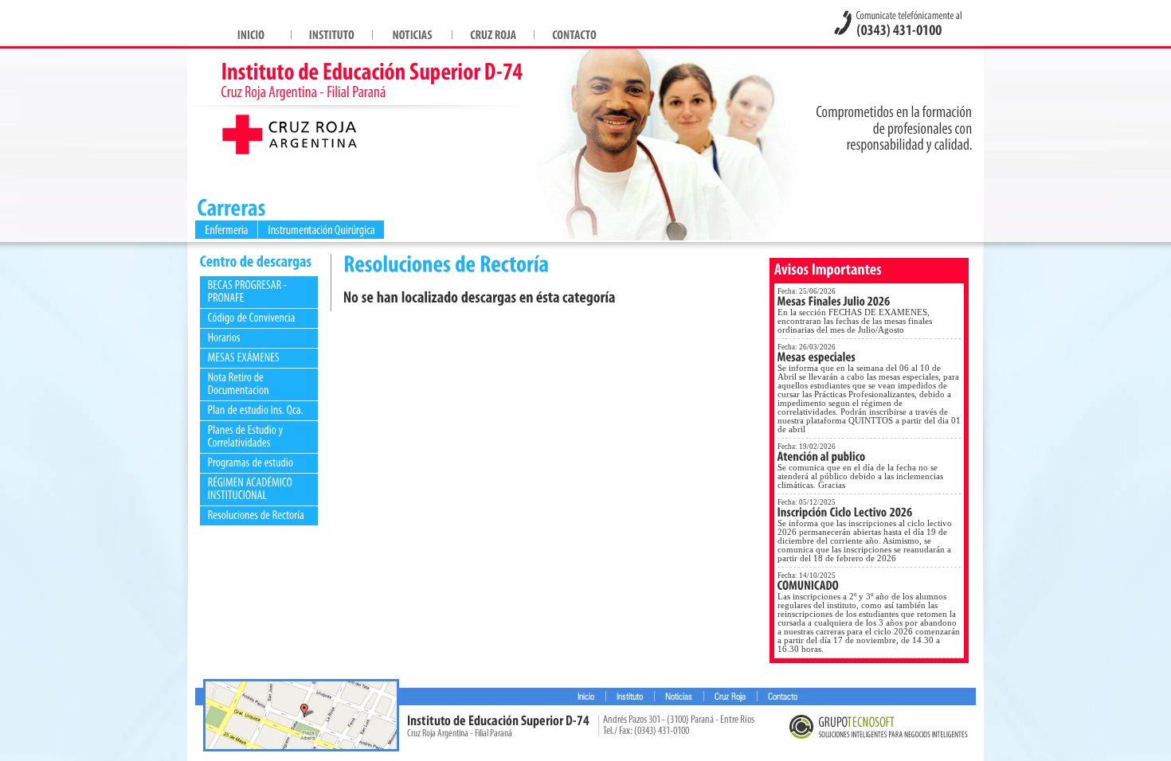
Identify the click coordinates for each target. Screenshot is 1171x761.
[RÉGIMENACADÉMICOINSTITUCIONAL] (251, 488)
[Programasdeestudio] (251, 462)
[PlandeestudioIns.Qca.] (256, 409)
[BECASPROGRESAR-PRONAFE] (248, 291)
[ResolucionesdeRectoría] (256, 514)
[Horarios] (224, 337)
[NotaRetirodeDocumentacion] (238, 383)
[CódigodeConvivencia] (252, 317)
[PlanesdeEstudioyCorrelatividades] (247, 436)
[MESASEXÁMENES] (244, 357)
